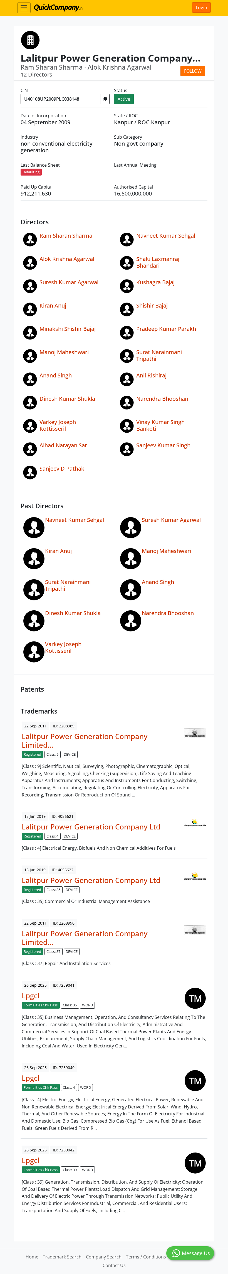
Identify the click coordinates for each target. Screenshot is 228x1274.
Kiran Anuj (52, 305)
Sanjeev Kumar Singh (163, 445)
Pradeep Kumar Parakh (166, 329)
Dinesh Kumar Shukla (67, 398)
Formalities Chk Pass (41, 1005)
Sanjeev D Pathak (61, 468)
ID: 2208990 (64, 923)
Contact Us (114, 1265)
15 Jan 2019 (35, 816)
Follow (193, 71)
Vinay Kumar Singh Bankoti (160, 425)
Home (32, 1257)
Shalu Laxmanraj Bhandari (157, 262)
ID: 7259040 (64, 1067)
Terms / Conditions (146, 1257)
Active (124, 99)
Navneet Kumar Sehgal (165, 235)
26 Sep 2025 (35, 985)
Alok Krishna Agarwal (66, 259)
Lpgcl (30, 996)
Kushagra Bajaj (155, 282)
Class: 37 (53, 951)
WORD (87, 1005)
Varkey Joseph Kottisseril (57, 425)
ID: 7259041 (64, 985)
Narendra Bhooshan (162, 398)
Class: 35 (53, 889)
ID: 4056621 (62, 816)
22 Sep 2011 (35, 726)
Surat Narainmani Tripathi (159, 355)
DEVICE (70, 754)
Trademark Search (62, 1257)
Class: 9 (52, 754)
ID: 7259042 (64, 1150)
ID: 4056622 (62, 869)
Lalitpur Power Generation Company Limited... (84, 741)
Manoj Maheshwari (64, 352)
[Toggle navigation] (24, 7)
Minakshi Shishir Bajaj (67, 329)
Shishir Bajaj (152, 305)
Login (201, 7)
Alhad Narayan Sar (63, 445)
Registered (32, 754)
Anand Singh (55, 375)
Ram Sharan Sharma (65, 235)
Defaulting (31, 171)
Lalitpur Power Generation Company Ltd (91, 827)
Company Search (104, 1257)
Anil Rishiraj (151, 375)
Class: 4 (52, 836)
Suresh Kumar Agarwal (68, 282)
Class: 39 (70, 1169)
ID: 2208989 (64, 726)
